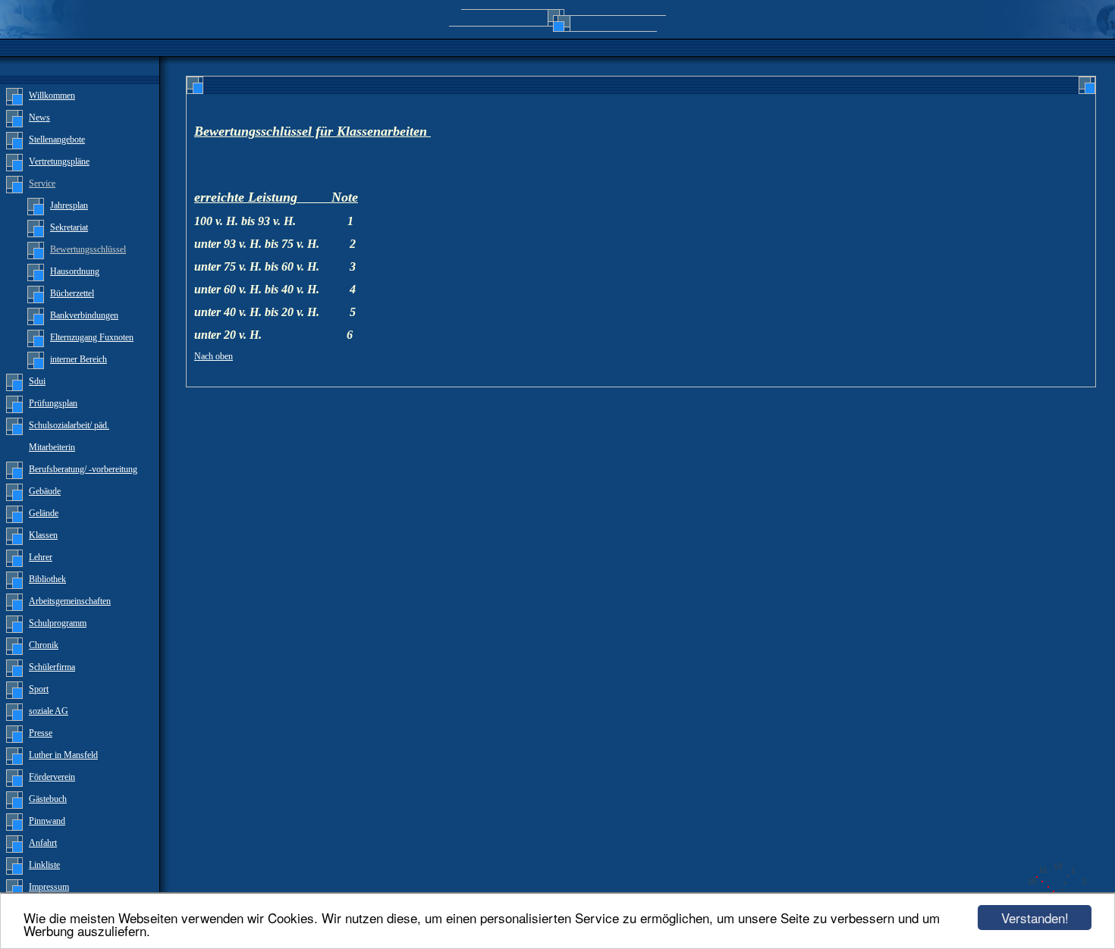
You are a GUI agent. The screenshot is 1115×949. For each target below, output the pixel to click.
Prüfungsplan (53, 403)
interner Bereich (78, 359)
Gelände (43, 513)
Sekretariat (69, 227)
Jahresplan (69, 205)
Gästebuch (48, 799)
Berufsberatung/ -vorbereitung (83, 469)
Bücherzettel (72, 293)
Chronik (43, 645)
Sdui (37, 381)
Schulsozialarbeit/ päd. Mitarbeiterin (69, 436)
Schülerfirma (52, 667)
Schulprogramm (57, 623)
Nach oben (213, 356)
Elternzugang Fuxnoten (91, 337)
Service (42, 183)
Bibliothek (47, 579)
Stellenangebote (57, 139)
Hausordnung (74, 271)
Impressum (49, 887)
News (39, 117)
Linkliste (44, 865)
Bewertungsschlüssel (88, 249)
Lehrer (40, 557)
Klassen (43, 535)
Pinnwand (47, 821)
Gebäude (45, 491)
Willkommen (52, 95)
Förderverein (52, 777)
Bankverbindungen (84, 315)
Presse (40, 733)
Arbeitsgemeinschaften (70, 601)
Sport (39, 689)
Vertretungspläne (59, 161)
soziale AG (48, 711)
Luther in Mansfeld (63, 755)
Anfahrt (43, 843)
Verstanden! (1035, 917)
